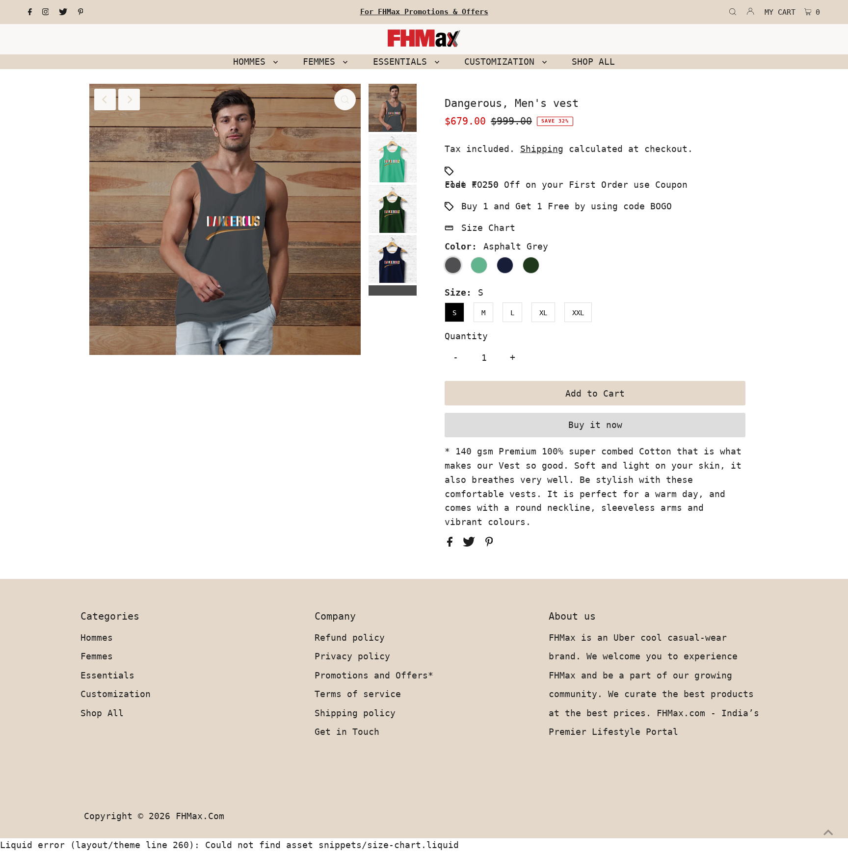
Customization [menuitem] (502, 61)
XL (543, 313)
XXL (578, 313)
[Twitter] (63, 12)
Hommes (96, 637)
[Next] (129, 99)
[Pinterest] (81, 12)
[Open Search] (732, 12)
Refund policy (350, 637)
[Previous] (105, 99)
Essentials (107, 675)
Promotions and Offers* (374, 675)
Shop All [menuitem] (593, 61)
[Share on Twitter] (471, 543)
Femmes (96, 656)
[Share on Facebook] (452, 543)
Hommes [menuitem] (252, 61)
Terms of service (358, 694)
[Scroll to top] (828, 832)
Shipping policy (355, 713)
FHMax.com (200, 816)
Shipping (541, 149)
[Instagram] (46, 12)
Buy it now (595, 425)
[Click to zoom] (345, 99)
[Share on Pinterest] (489, 543)
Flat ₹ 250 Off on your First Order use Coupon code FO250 (566, 184)
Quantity (466, 336)
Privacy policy (352, 656)
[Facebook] (30, 12)
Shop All (102, 713)
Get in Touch (347, 732)
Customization (115, 694)
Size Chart (488, 228)
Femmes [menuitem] (322, 61)
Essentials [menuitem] (402, 61)
